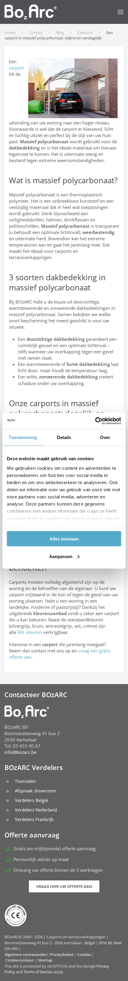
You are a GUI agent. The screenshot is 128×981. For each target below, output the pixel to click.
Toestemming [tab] (23, 437)
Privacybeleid (61, 954)
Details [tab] (64, 437)
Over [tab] (105, 437)
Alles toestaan (64, 538)
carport (16, 68)
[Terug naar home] (30, 12)
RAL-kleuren (29, 632)
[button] (121, 12)
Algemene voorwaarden (25, 954)
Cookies (84, 954)
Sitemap (45, 960)
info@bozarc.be (20, 752)
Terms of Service (38, 971)
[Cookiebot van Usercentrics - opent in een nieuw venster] (95, 421)
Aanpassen (60, 556)
